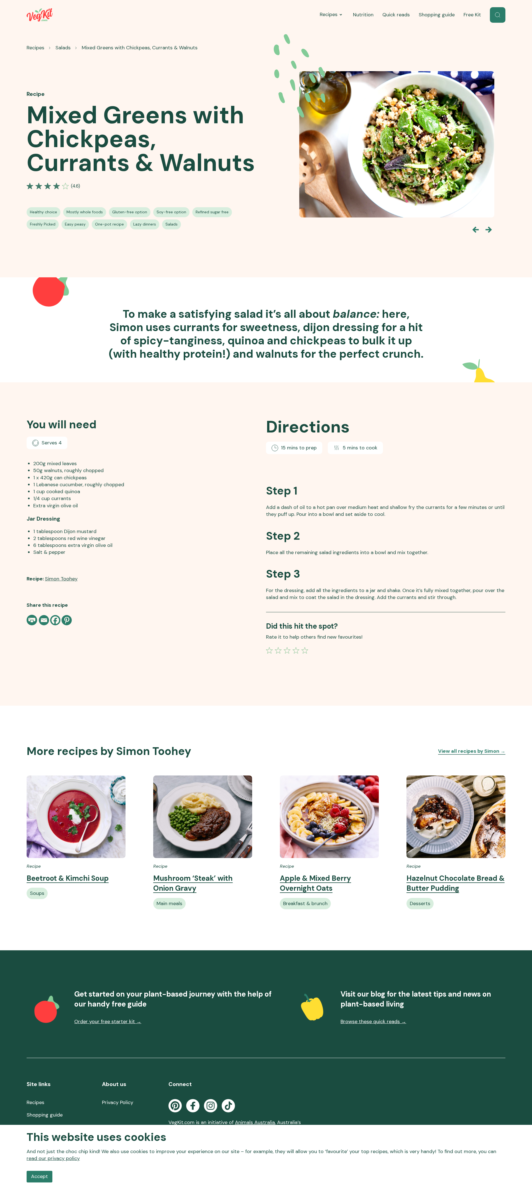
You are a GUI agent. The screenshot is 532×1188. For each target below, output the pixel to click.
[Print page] (32, 620)
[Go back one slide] (475, 229)
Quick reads (396, 14)
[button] (497, 15)
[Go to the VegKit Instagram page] (210, 1105)
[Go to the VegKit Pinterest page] (175, 1105)
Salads (63, 47)
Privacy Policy (117, 1102)
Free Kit (472, 14)
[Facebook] (55, 620)
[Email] (44, 620)
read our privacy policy (53, 1158)
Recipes (328, 14)
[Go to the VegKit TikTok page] (228, 1105)
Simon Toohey (61, 578)
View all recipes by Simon (471, 751)
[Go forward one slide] (488, 229)
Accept (39, 1176)
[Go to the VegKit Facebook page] (193, 1105)
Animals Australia (255, 1122)
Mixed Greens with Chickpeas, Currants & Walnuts (140, 47)
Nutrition (363, 14)
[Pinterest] (67, 620)
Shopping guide (437, 14)
